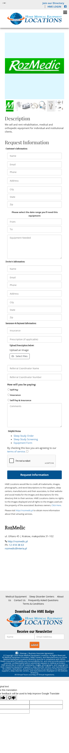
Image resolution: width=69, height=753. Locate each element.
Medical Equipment (16, 596)
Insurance (15, 395)
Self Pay (14, 389)
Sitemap (23, 653)
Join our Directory (53, 3)
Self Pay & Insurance (20, 400)
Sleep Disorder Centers (41, 596)
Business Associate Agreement (41, 653)
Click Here (56, 505)
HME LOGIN (54, 6)
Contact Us (20, 600)
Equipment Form (23, 442)
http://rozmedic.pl (24, 510)
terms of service (16, 451)
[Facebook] (65, 6)
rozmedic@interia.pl (16, 548)
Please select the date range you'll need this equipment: (35, 214)
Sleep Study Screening (26, 439)
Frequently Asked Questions (43, 600)
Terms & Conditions (33, 603)
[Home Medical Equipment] (34, 620)
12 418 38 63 (16, 544)
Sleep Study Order (24, 435)
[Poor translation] (12, 697)
